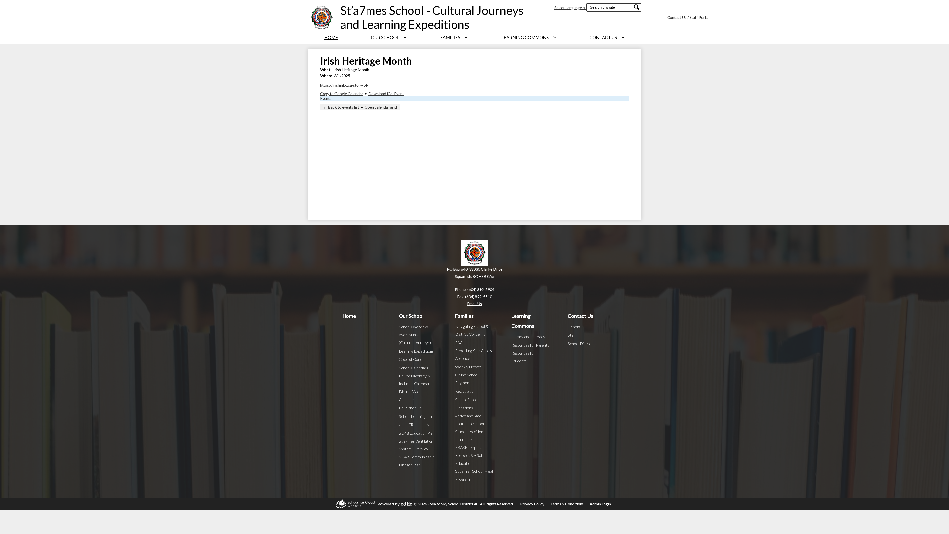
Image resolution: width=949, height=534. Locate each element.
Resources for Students (523, 357)
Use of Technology (414, 424)
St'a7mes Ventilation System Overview (416, 445)
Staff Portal (699, 17)
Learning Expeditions (416, 351)
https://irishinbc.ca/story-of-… (346, 85)
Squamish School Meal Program (474, 475)
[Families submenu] (454, 37)
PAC (459, 342)
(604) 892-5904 (480, 289)
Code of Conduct (413, 359)
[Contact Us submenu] (607, 37)
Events (325, 98)
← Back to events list (341, 107)
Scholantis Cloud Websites (353, 503)
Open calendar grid (381, 107)
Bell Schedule (410, 407)
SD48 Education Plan (416, 433)
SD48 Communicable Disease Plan (417, 460)
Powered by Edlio (393, 503)
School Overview (413, 326)
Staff (572, 335)
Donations (464, 407)
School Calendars (413, 367)
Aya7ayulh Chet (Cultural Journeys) (415, 338)
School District (580, 343)
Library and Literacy (528, 336)
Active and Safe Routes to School (469, 419)
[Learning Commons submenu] (529, 37)
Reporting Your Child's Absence (473, 354)
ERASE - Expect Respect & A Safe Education (470, 455)
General (574, 326)
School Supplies (468, 399)
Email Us (474, 303)
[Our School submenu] (389, 37)
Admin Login (600, 503)
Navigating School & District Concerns (471, 330)
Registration (465, 391)
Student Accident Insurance (470, 435)
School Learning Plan (416, 416)
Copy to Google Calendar (341, 93)
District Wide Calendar (410, 395)
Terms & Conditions (567, 503)
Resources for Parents (530, 345)
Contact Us (677, 17)
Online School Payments (466, 378)
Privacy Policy (532, 503)
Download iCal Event (386, 93)
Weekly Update (468, 366)
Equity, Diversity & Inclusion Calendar (414, 379)
